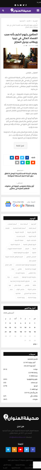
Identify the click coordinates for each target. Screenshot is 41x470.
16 (30, 331)
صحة (36, 375)
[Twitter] (26, 449)
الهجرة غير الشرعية (30, 269)
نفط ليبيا (18, 293)
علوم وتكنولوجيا (32, 379)
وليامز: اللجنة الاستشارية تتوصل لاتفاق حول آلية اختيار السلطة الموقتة (20, 175)
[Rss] (14, 449)
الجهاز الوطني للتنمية (29, 244)
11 (21, 327)
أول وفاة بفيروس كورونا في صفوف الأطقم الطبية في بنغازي (19, 187)
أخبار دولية (32, 362)
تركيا (13, 269)
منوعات (35, 399)
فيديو (36, 385)
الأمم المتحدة (21, 236)
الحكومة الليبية (15, 244)
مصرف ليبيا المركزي (30, 293)
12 (15, 327)
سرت (34, 281)
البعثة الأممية (19, 240)
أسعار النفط (32, 228)
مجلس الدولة (32, 289)
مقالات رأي (34, 395)
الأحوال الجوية (31, 232)
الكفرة (34, 252)
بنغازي (20, 269)
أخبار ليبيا (35, 31)
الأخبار (36, 359)
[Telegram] (8, 449)
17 (25, 331)
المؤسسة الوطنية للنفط (21, 252)
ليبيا (10, 285)
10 (25, 327)
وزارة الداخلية (32, 297)
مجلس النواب (20, 289)
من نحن (31, 465)
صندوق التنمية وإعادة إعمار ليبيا (20, 281)
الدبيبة (34, 248)
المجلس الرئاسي (31, 256)
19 (15, 331)
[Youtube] (20, 449)
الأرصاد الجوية (19, 232)
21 (6, 331)
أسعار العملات (12, 224)
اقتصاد (7, 228)
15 (35, 331)
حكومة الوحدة (20, 273)
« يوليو (35, 343)
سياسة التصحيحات (29, 468)
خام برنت (15, 277)
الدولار (27, 248)
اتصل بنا (39, 2)
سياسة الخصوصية (20, 465)
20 (10, 331)
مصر (11, 289)
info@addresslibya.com (17, 437)
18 (21, 331)
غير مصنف (34, 382)
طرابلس (27, 285)
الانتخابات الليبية (31, 240)
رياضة (36, 372)
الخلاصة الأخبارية (16, 468)
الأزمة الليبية (32, 236)
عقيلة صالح (17, 285)
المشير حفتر (32, 260)
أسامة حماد (24, 224)
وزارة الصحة (21, 297)
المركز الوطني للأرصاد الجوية (14, 256)
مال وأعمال (34, 392)
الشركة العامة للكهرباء (15, 248)
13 (10, 327)
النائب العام (8, 264)
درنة (8, 277)
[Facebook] (32, 449)
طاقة (34, 285)
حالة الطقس (32, 273)
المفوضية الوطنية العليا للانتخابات (25, 264)
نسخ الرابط (20, 145)
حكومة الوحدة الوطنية (29, 277)
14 (6, 327)
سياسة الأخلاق (7, 465)
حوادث (35, 369)
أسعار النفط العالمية (19, 228)
